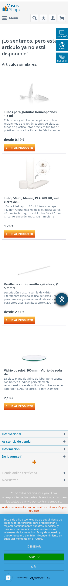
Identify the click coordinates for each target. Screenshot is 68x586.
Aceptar (34, 556)
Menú (13, 18)
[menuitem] (10, 18)
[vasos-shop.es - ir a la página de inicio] (14, 7)
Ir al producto (22, 148)
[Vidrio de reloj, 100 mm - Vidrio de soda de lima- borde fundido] (34, 346)
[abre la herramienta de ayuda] (62, 299)
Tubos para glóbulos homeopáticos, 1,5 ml (31, 114)
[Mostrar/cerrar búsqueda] (34, 18)
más (34, 567)
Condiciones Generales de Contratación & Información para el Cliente (34, 509)
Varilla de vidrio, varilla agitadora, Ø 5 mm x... (31, 286)
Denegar (34, 546)
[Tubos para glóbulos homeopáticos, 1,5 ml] (34, 88)
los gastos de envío (36, 497)
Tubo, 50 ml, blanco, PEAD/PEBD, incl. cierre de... (32, 200)
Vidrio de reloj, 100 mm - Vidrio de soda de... (33, 372)
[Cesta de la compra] (62, 18)
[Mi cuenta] (52, 18)
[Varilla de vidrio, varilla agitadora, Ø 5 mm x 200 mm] (34, 260)
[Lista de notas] (43, 18)
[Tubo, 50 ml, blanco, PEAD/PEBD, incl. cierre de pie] (34, 174)
